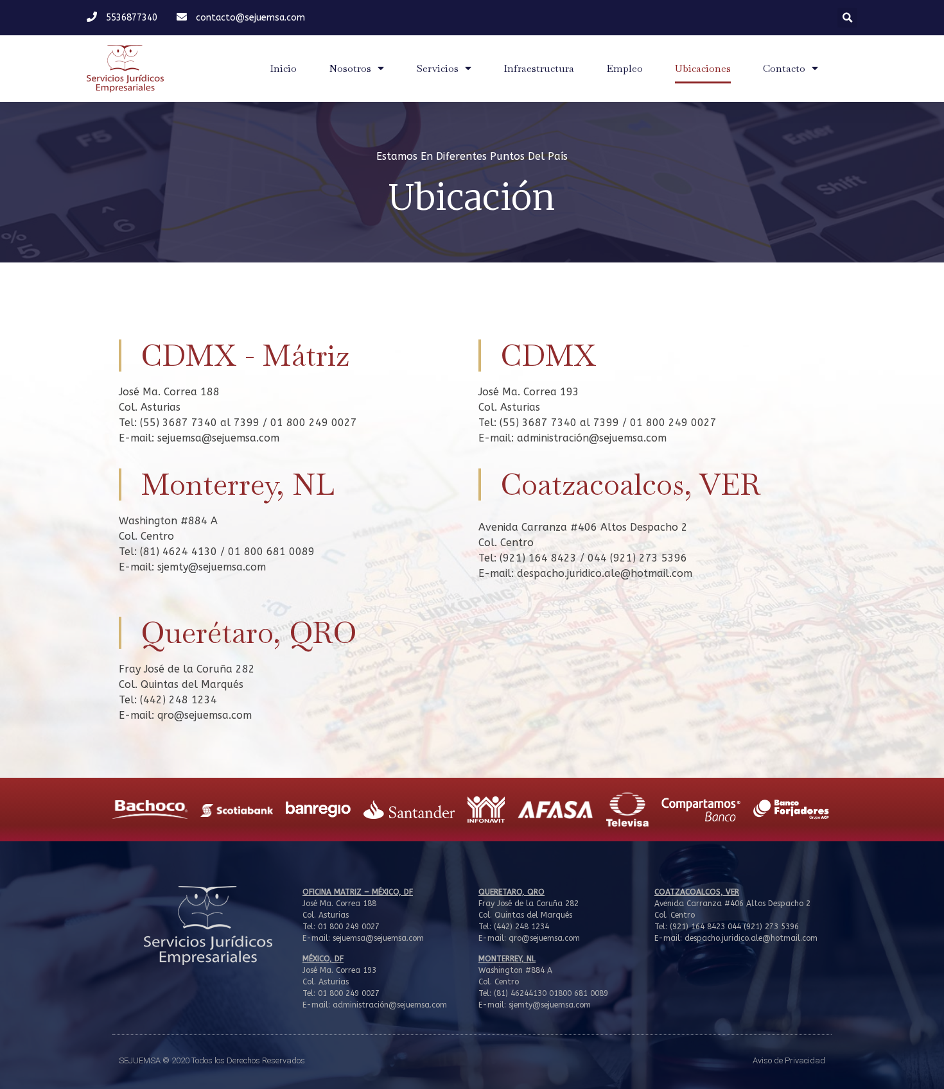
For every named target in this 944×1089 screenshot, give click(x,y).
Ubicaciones (703, 68)
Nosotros (350, 68)
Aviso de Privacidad (789, 1060)
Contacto (784, 68)
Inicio (283, 68)
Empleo (624, 68)
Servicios (437, 68)
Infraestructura (538, 68)
